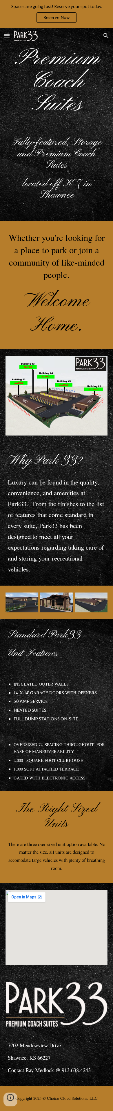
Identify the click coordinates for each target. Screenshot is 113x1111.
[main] (56, 81)
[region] (56, 14)
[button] (7, 35)
